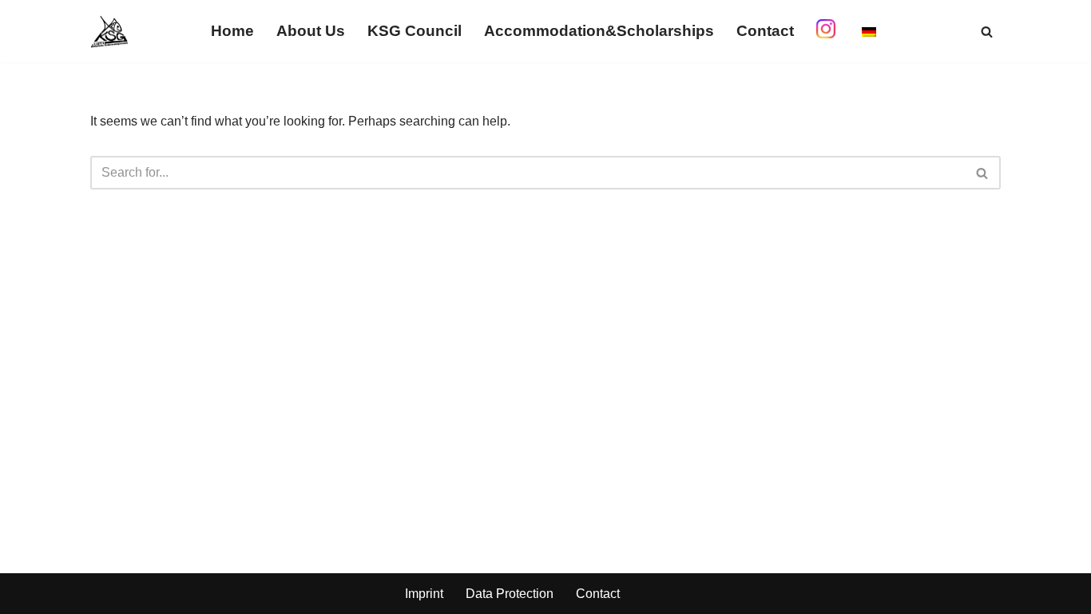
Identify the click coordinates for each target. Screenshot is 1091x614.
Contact (765, 30)
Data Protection (509, 593)
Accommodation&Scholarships (599, 30)
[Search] (987, 32)
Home (232, 30)
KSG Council (414, 30)
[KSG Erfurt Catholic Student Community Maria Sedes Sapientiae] (109, 31)
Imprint (424, 593)
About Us (310, 30)
